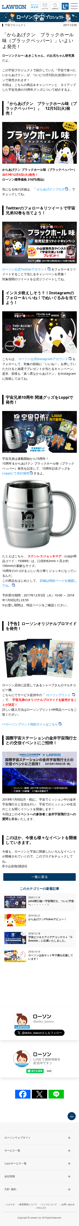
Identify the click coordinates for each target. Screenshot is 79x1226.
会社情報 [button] (9, 1176)
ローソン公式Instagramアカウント (43, 359)
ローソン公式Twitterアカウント (24, 269)
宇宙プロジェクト (15, 25)
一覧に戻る (39, 877)
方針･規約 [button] (10, 1189)
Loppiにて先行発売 (15, 473)
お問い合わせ (68, 1204)
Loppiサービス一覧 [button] (15, 1163)
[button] (74, 6)
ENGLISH (41, 1208)
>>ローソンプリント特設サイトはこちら (30, 724)
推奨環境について (28, 1204)
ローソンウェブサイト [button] (17, 1137)
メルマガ (10, 1204)
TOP (72, 1116)
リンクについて (49, 1204)
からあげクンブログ (51, 189)
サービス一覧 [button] (12, 1150)
